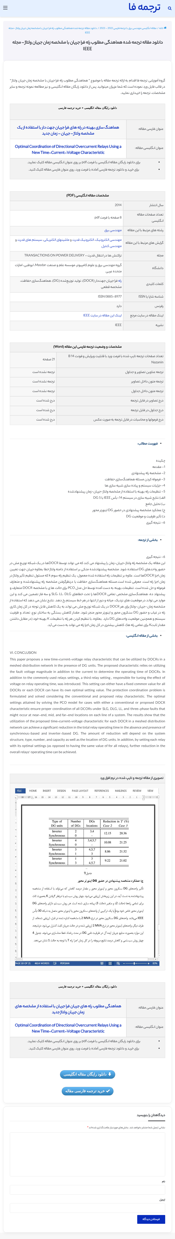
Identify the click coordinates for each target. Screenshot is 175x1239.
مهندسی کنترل (111, 246)
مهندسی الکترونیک (108, 240)
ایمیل (162, 1200)
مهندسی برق (113, 230)
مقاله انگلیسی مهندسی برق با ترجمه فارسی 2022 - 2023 (128, 28)
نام (163, 1182)
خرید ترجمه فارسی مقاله (85, 1090)
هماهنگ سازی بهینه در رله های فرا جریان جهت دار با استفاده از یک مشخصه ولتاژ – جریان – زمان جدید (68, 131)
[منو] (5, 10)
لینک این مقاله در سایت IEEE (102, 316)
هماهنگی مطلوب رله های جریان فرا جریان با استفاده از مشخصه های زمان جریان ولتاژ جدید (68, 1009)
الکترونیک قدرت (83, 240)
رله (120, 281)
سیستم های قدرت (30, 240)
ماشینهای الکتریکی (56, 240)
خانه (161, 28)
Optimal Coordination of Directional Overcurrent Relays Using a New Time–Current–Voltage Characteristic (68, 150)
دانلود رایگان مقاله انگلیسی (85, 1074)
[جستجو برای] (170, 10)
